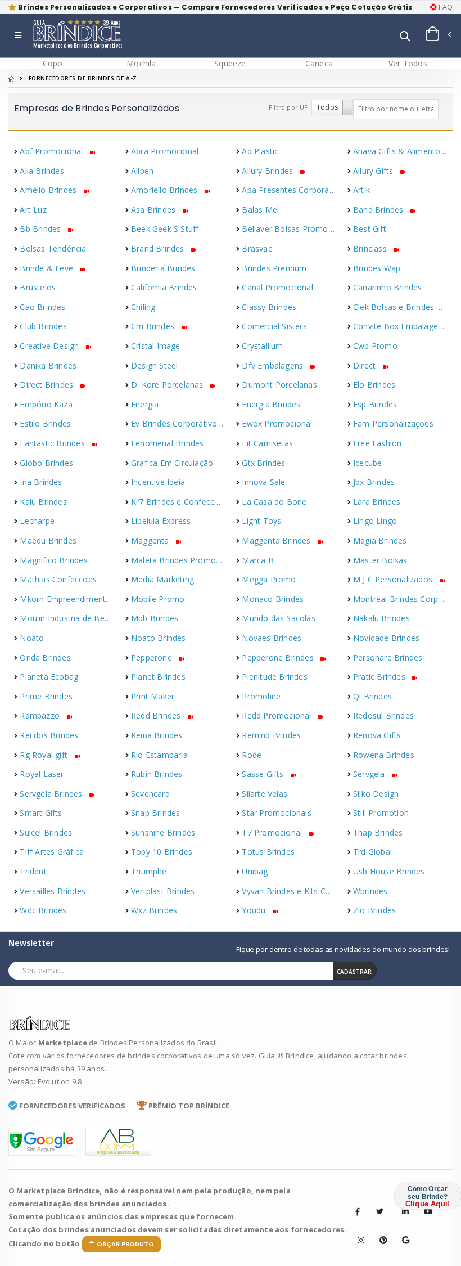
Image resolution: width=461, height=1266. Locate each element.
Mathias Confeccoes (58, 579)
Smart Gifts (41, 812)
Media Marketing (162, 579)
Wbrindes (370, 891)
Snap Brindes (155, 812)
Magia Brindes (380, 540)
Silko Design (376, 793)
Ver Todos (407, 63)
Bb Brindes (41, 228)
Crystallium (262, 345)
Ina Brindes (41, 482)
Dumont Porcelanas (279, 384)
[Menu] (18, 35)
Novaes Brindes (271, 637)
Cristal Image (155, 345)
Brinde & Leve (47, 268)
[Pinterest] (379, 1232)
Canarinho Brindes (387, 287)
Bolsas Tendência (53, 248)
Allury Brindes (268, 170)
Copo (53, 63)
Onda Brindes (45, 657)
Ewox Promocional (277, 423)
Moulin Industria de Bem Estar (76, 618)
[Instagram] (357, 1232)
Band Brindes (379, 209)
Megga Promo (269, 579)
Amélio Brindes (49, 190)
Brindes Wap (376, 268)
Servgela (370, 774)
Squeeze (230, 63)
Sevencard (150, 793)
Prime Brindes (46, 696)
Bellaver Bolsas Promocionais (298, 228)
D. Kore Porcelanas (168, 384)
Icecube (367, 462)
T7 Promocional (273, 832)
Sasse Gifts (264, 774)
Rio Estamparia (159, 754)
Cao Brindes (42, 307)
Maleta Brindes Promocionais (186, 560)
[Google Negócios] (402, 1232)
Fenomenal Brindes (167, 443)
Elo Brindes (374, 384)
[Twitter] (379, 1211)
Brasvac (257, 248)
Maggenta (151, 540)
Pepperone (152, 657)
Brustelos (38, 287)
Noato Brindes (158, 637)
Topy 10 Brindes (161, 851)
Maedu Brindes (48, 540)
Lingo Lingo (375, 520)
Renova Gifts (377, 735)
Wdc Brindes (43, 910)
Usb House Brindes (388, 871)
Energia (145, 404)
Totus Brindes (268, 851)
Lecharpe (37, 520)
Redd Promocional (277, 715)
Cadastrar (354, 972)
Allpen (142, 170)
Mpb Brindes (154, 618)
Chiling (143, 307)
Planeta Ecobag (49, 676)
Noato (32, 637)
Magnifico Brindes (53, 560)
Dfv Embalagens (273, 365)
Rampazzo (41, 715)
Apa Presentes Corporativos (294, 190)
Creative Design (50, 345)
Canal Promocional (277, 287)
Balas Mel (260, 209)
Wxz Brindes (154, 910)
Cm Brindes (154, 326)
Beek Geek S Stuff (164, 228)
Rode (251, 754)
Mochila (141, 63)
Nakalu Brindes (381, 618)
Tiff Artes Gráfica (52, 851)
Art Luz (33, 209)
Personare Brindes (387, 657)
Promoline (261, 696)
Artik (361, 190)
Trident (33, 871)
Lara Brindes (376, 501)
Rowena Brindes (383, 754)
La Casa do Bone (274, 501)
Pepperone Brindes (279, 657)
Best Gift (369, 228)
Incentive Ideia (158, 482)
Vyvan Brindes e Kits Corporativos (305, 891)
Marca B (257, 560)
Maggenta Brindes (277, 540)
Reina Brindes (157, 735)
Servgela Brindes (52, 793)
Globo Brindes (46, 462)
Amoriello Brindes (165, 190)
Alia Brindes (42, 170)
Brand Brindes (159, 248)
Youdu (255, 910)
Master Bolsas (380, 560)
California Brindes (164, 287)
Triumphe (149, 871)
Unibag (255, 871)
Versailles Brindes (52, 891)
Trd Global (372, 851)
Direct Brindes (47, 384)
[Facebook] (357, 1211)
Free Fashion (377, 443)
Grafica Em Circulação (172, 462)
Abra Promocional (164, 151)
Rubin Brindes (157, 774)
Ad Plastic (260, 151)
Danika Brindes (48, 365)
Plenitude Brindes (274, 676)
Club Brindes (43, 326)
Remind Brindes (271, 735)
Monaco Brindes (273, 599)
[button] (405, 37)
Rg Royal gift (45, 754)
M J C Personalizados (394, 579)
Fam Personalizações (393, 423)
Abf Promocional (52, 151)
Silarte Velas (264, 793)
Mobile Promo (157, 599)
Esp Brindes (375, 404)
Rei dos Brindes (49, 735)
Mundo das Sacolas (278, 618)
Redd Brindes (157, 715)
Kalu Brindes (43, 501)
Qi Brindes (372, 696)
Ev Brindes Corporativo (175, 423)
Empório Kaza (46, 404)
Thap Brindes (378, 832)
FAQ (445, 7)
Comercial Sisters (274, 326)
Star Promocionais (276, 812)
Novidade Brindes (386, 637)
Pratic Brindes (380, 676)
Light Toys (261, 520)
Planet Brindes (158, 676)
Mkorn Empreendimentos (67, 599)
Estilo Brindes (45, 423)
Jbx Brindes (374, 482)
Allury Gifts (374, 170)
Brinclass (371, 248)
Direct (365, 365)
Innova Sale (263, 482)
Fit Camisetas (267, 443)
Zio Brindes (374, 910)
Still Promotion (381, 812)
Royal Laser (42, 774)
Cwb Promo (375, 345)
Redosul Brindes (383, 715)
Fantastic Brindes (53, 443)
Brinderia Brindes (163, 268)
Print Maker (152, 696)
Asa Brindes (154, 209)
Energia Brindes (271, 404)
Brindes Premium (274, 268)
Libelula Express (161, 520)
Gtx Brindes (263, 462)
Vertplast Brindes (163, 891)
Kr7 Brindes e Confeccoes (179, 501)
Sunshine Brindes (163, 832)
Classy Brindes (269, 307)
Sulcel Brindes (46, 832)
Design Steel (154, 365)
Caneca (319, 63)
